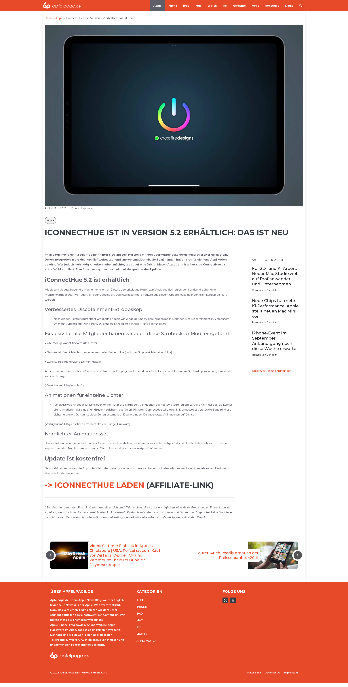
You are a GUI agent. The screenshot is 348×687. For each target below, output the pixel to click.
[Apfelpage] (62, 5)
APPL (140, 600)
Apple (157, 5)
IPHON (140, 607)
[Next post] (297, 555)
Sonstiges (272, 5)
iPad (186, 5)
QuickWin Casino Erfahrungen (271, 370)
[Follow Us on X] (225, 600)
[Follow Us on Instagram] (233, 600)
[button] (300, 5)
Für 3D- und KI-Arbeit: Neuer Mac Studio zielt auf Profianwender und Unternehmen (275, 276)
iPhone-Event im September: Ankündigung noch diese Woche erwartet (275, 341)
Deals (289, 5)
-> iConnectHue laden (94, 485)
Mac (198, 5)
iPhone (172, 5)
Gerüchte (239, 5)
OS (225, 5)
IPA (138, 613)
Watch (212, 5)
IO (137, 627)
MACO (140, 634)
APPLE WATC (145, 641)
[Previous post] (50, 555)
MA (138, 620)
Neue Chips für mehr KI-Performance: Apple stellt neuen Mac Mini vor (275, 308)
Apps (255, 5)
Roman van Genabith (264, 290)
